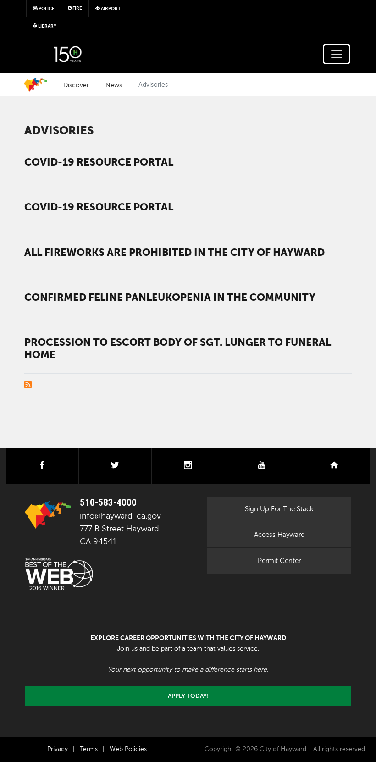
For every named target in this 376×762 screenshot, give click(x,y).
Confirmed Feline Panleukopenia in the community (169, 297)
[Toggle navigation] (336, 54)
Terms (89, 748)
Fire (77, 8)
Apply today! (188, 696)
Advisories (59, 130)
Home (35, 84)
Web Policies (128, 748)
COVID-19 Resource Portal (98, 162)
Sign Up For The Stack (279, 509)
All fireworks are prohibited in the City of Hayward (174, 252)
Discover (76, 84)
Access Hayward (279, 534)
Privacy (57, 748)
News (113, 84)
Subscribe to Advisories (28, 384)
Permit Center (279, 561)
